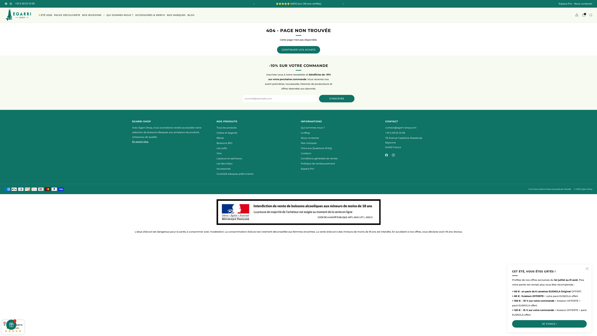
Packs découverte (67, 15)
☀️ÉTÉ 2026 (45, 15)
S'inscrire (336, 98)
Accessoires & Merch (150, 15)
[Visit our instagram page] (10, 3)
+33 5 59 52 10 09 (25, 3)
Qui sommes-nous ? (119, 15)
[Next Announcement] (343, 4)
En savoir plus (140, 141)
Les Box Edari (224, 163)
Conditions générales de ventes (319, 158)
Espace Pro (565, 3)
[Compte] (576, 14)
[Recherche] (590, 14)
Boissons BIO (224, 143)
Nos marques (176, 15)
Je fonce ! (549, 323)
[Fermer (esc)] (587, 268)
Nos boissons (92, 15)
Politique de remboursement (318, 163)
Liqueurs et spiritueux (229, 158)
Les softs (222, 148)
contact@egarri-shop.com (401, 127)
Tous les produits (227, 127)
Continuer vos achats (298, 49)
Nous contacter (583, 3)
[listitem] (298, 4)
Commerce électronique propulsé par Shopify (549, 189)
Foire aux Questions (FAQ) (316, 148)
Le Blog (305, 132)
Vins (219, 153)
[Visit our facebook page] (6, 3)
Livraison (306, 153)
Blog (191, 15)
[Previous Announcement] (254, 4)
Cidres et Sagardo (227, 132)
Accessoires (224, 168)
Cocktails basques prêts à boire (235, 174)
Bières (220, 138)
